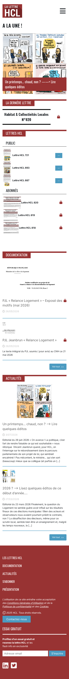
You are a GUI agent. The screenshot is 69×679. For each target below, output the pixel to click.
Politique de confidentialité (17, 606)
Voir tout (56, 366)
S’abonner (9, 581)
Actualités (10, 573)
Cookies (44, 606)
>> (59, 155)
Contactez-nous (16, 619)
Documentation (12, 566)
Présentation (11, 589)
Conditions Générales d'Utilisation (25, 603)
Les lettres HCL (12, 558)
